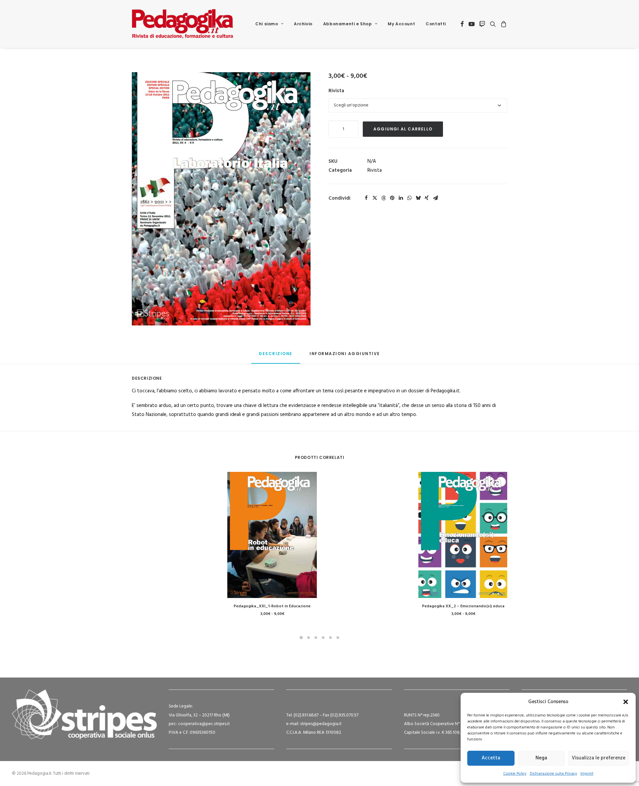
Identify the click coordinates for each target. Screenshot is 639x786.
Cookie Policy (515, 773)
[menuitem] (269, 24)
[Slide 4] (323, 637)
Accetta (491, 758)
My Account (401, 24)
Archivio (303, 24)
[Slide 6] (337, 637)
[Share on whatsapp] (409, 198)
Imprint (586, 773)
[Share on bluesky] (418, 198)
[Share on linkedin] (401, 198)
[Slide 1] (301, 637)
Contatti (436, 24)
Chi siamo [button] (266, 24)
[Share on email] (435, 198)
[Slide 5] (330, 637)
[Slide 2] (308, 637)
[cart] (502, 24)
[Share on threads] (383, 198)
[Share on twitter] (375, 198)
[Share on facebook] (366, 198)
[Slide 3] (316, 637)
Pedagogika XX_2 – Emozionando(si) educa (463, 606)
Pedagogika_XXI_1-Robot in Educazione (272, 606)
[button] (625, 701)
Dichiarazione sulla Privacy (553, 773)
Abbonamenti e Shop (347, 24)
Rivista (336, 91)
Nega (541, 758)
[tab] (345, 356)
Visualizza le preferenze (598, 758)
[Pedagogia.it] (182, 24)
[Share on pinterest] (392, 198)
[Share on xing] (427, 198)
